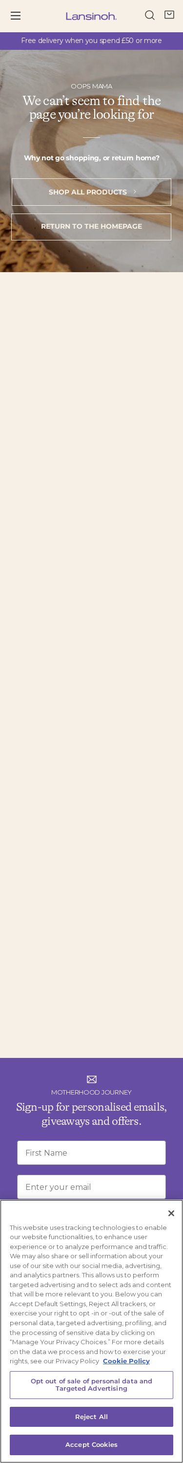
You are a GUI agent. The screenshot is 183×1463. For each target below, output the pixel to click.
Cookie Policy (126, 1361)
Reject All (91, 1416)
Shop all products (89, 192)
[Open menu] (22, 16)
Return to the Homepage (91, 226)
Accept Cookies (91, 1444)
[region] (91, 1331)
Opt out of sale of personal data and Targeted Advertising (92, 1385)
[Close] (171, 1213)
